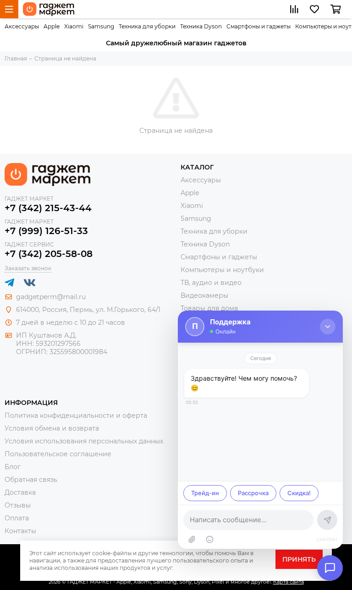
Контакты (20, 531)
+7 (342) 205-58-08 (49, 253)
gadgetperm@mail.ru (51, 297)
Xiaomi (73, 26)
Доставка (20, 492)
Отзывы (18, 505)
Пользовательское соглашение (58, 454)
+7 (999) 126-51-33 (46, 230)
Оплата (17, 518)
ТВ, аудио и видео (211, 283)
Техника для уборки (147, 26)
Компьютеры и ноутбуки (222, 270)
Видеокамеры (204, 295)
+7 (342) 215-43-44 (48, 207)
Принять (299, 559)
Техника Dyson (201, 26)
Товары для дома (209, 308)
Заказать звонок (28, 268)
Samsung (101, 26)
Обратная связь (31, 479)
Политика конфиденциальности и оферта (76, 415)
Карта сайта (288, 582)
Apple (52, 26)
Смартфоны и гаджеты (258, 26)
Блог (13, 467)
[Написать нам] (330, 568)
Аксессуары (22, 26)
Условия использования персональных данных (84, 441)
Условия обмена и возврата (52, 428)
